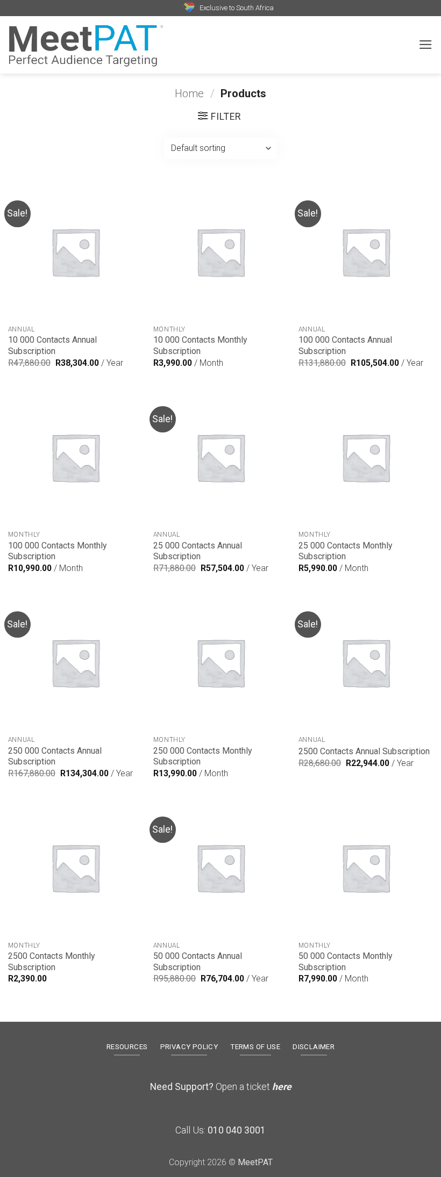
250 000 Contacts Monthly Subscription (202, 756)
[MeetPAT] (86, 45)
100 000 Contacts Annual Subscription (345, 345)
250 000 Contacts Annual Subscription (55, 756)
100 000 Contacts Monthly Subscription (57, 551)
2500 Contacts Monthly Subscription (51, 961)
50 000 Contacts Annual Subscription (197, 961)
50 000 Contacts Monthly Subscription (345, 961)
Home (189, 93)
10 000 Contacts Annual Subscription (52, 345)
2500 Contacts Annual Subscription (364, 751)
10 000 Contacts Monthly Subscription (200, 345)
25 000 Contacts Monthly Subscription (345, 551)
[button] (425, 45)
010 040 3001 (237, 1130)
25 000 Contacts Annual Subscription (197, 551)
